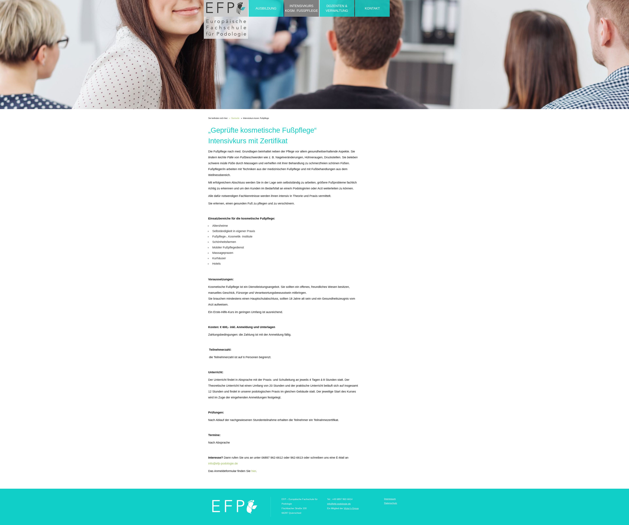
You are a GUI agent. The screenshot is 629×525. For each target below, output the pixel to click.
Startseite (235, 118)
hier (253, 471)
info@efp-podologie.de (223, 463)
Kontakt (372, 8)
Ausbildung (266, 8)
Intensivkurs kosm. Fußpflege (301, 8)
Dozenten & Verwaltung (337, 8)
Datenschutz (390, 503)
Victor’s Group (351, 508)
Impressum (390, 499)
